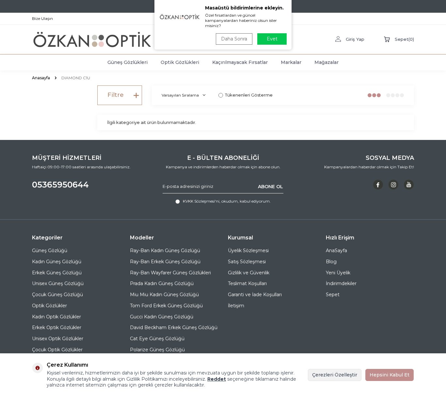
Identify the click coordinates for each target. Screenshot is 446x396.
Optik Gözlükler (49, 306)
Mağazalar (326, 62)
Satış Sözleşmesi (247, 262)
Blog (331, 262)
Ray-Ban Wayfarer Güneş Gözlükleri (170, 273)
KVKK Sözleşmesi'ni (201, 201)
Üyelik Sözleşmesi (248, 250)
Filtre (115, 95)
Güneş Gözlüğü (49, 250)
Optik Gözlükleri (180, 62)
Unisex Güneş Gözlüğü (58, 283)
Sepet (333, 294)
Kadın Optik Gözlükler (56, 317)
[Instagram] (393, 184)
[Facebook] (378, 184)
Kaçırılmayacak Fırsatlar (240, 62)
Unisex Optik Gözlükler (57, 339)
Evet (272, 39)
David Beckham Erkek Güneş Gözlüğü (173, 327)
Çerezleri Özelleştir (334, 375)
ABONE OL (270, 186)
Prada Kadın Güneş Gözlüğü (162, 283)
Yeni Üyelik (338, 273)
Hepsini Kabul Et (389, 375)
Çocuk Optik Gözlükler (57, 350)
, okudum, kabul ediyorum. (227, 201)
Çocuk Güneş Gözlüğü (57, 294)
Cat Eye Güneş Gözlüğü (157, 339)
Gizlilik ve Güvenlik (248, 273)
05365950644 (60, 185)
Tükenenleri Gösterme (249, 95)
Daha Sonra (234, 39)
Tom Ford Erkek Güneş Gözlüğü (166, 306)
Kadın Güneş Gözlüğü (56, 262)
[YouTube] (409, 184)
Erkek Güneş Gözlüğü (57, 273)
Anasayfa (41, 77)
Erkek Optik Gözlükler (56, 327)
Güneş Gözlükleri (127, 62)
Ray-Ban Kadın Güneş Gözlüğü (165, 250)
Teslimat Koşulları (247, 283)
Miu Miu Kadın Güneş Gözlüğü (164, 294)
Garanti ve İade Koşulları (255, 294)
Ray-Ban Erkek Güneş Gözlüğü (165, 262)
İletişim (236, 306)
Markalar (291, 62)
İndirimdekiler (341, 283)
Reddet (216, 379)
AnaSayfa (336, 250)
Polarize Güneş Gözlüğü (157, 350)
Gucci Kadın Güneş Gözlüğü (161, 317)
